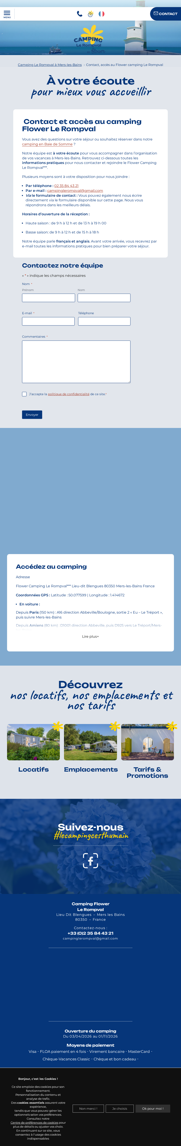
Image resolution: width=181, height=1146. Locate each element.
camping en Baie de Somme (47, 144)
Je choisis (119, 1109)
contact (167, 14)
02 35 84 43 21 (66, 186)
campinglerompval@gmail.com (75, 191)
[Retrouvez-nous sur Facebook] (90, 860)
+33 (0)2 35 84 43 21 (90, 933)
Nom (81, 290)
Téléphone (86, 313)
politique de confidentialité (68, 394)
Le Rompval (90, 909)
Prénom (28, 290)
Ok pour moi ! (153, 1109)
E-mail (28, 313)
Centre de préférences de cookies (34, 1122)
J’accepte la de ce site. (68, 394)
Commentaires (35, 337)
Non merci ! (88, 1109)
